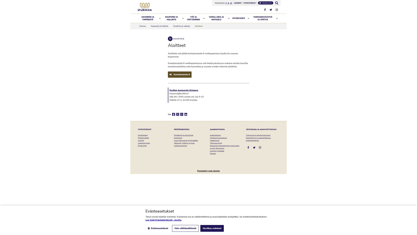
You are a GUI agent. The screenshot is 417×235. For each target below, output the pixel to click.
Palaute (213, 153)
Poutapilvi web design (208, 170)
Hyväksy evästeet (212, 228)
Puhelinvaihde (143, 138)
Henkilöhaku (143, 135)
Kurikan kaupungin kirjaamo (183, 90)
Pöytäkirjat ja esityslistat (183, 135)
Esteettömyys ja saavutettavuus (258, 138)
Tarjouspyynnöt (216, 143)
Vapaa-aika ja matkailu (216, 18)
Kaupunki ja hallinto (171, 18)
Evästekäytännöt (252, 140)
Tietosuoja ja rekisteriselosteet (258, 135)
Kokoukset (178, 138)
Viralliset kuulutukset (218, 138)
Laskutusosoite (144, 143)
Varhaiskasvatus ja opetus (262, 18)
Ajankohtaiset (215, 135)
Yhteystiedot (249, 3)
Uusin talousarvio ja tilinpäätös (186, 140)
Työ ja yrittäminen (193, 18)
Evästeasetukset (159, 228)
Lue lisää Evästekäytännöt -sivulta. (164, 220)
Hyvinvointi (238, 18)
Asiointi (237, 3)
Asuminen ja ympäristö (147, 18)
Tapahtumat (214, 140)
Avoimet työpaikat (217, 151)
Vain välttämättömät (185, 228)
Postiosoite (142, 146)
